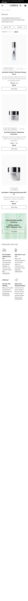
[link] (14, 226)
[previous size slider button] (2, 69)
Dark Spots (9, 31)
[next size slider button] (25, 69)
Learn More (4, 2)
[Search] (20, 6)
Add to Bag (14, 88)
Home (3, 10)
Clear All (16, 31)
